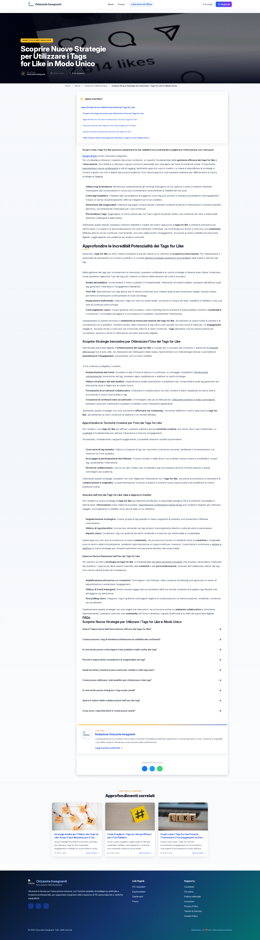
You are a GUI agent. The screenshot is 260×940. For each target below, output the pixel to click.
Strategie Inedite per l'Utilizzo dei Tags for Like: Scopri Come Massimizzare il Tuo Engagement (76, 837)
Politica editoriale (192, 896)
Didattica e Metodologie (36, 40)
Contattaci (189, 886)
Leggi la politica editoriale (107, 748)
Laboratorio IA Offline (141, 4)
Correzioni (189, 901)
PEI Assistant (138, 886)
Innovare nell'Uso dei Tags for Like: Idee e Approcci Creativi (109, 126)
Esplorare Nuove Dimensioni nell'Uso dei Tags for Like (107, 132)
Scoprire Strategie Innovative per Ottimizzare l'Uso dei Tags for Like (113, 113)
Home (67, 86)
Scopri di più (89, 156)
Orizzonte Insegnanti (36, 74)
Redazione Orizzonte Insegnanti (115, 734)
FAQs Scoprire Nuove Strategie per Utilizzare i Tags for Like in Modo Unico (116, 138)
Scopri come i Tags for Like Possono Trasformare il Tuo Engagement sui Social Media (182, 837)
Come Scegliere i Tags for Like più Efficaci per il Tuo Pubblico (129, 836)
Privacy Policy (191, 906)
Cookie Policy (191, 916)
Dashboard (137, 896)
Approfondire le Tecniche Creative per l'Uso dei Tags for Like (110, 119)
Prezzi (121, 4)
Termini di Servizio (193, 911)
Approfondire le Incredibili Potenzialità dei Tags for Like (108, 107)
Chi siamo (189, 891)
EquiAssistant (138, 891)
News (111, 4)
